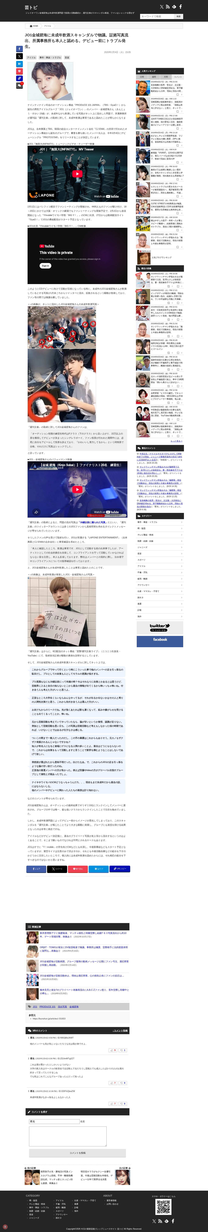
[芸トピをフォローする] (161, 6)
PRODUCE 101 (47, 1006)
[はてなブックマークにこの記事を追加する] (19, 64)
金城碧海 (74, 1006)
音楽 (67, 57)
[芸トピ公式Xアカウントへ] (154, 1221)
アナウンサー (143, 585)
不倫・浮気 (142, 572)
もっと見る (176, 441)
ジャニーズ (142, 547)
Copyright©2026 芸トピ (104, 1229)
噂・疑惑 (141, 528)
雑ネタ (140, 597)
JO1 (35, 1006)
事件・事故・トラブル (50, 57)
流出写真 (62, 1006)
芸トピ (31, 7)
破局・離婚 (142, 579)
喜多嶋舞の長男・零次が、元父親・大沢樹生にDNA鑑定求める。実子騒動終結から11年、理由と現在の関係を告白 (160, 503)
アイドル (47, 26)
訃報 (139, 610)
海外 (139, 616)
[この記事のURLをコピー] (19, 78)
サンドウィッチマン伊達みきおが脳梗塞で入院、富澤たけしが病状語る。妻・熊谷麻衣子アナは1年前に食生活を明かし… (159, 470)
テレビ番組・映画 (145, 535)
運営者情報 (111, 1200)
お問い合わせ (112, 1204)
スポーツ (141, 560)
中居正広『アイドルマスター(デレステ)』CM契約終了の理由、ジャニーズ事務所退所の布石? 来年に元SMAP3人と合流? (159, 457)
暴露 (139, 604)
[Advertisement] (51, 900)
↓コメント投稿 (120, 1030)
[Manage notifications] (5, 1226)
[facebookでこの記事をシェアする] (19, 48)
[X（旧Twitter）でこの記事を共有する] (19, 56)
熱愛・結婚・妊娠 (145, 541)
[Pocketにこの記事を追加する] (19, 71)
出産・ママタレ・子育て (148, 591)
